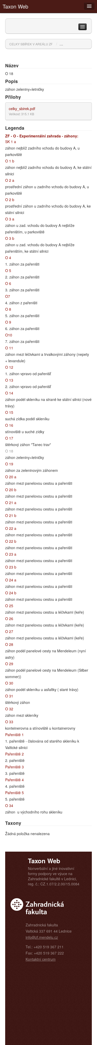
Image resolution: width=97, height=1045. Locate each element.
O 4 (8, 257)
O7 (7, 296)
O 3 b (9, 238)
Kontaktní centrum (41, 959)
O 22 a (10, 528)
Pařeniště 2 (14, 753)
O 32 (9, 708)
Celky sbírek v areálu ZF (31, 44)
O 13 (9, 380)
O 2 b (9, 199)
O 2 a (9, 180)
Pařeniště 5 (14, 792)
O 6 (8, 283)
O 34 (9, 805)
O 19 (9, 463)
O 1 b (9, 160)
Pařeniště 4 (14, 779)
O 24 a (10, 579)
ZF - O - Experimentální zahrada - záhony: (41, 135)
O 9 (8, 322)
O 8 (8, 309)
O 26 (9, 618)
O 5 (8, 270)
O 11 (9, 347)
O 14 (9, 393)
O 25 (9, 605)
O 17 (9, 438)
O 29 (9, 663)
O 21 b (10, 515)
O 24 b (10, 592)
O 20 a (10, 476)
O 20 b (10, 489)
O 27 (9, 631)
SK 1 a (10, 141)
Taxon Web (15, 6)
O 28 (9, 644)
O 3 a (9, 218)
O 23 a (10, 554)
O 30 (9, 683)
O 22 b (10, 541)
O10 (8, 335)
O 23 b (10, 567)
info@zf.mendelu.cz (42, 937)
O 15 (9, 412)
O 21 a (10, 502)
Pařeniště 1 (14, 734)
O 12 (9, 367)
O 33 (9, 721)
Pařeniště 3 (14, 766)
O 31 (9, 695)
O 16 (9, 425)
